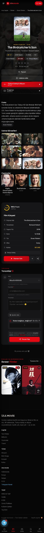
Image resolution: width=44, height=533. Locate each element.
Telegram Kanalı (6, 484)
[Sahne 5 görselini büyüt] (11, 163)
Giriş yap (22, 335)
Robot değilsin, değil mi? (26, 321)
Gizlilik (3, 497)
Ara (31, 531)
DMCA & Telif (5, 494)
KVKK (3, 500)
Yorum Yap (26, 339)
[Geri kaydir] (4, 380)
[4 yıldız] (25, 63)
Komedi (3, 459)
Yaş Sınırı (4, 510)
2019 (38, 229)
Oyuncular (4, 440)
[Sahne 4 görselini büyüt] (33, 151)
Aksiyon (4, 453)
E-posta (11, 287)
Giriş (39, 3)
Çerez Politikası (6, 503)
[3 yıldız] (22, 63)
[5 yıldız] (28, 63)
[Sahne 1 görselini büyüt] (11, 138)
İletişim (3, 478)
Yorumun (11, 297)
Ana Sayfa (4, 531)
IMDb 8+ (4, 437)
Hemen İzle (18, 259)
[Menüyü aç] (3, 3)
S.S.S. (3, 481)
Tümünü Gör (34, 361)
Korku (3, 462)
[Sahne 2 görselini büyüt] (33, 138)
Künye (3, 475)
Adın (9, 276)
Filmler (13, 531)
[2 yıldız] (19, 63)
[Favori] (22, 72)
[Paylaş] (38, 258)
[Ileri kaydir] (40, 380)
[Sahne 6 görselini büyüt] (33, 163)
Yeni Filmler (5, 434)
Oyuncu (39, 531)
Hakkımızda (5, 472)
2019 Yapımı (19, 55)
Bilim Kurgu (5, 456)
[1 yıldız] (16, 63)
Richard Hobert (34, 51)
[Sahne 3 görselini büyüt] (11, 151)
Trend (3, 443)
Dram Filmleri (10, 58)
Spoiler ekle (15, 315)
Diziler (22, 531)
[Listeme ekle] (22, 78)
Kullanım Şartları (6, 506)
